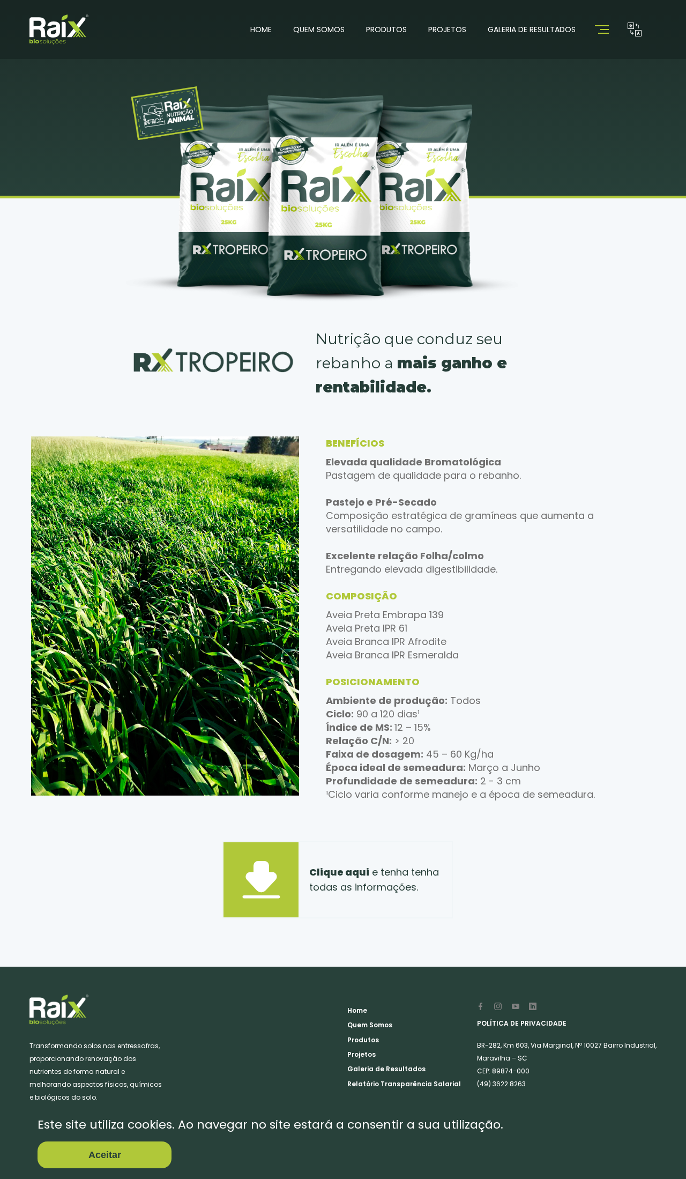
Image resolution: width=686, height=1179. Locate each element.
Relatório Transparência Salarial (404, 1083)
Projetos (447, 29)
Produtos (386, 29)
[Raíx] (58, 29)
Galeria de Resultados (532, 29)
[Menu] (605, 29)
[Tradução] (635, 29)
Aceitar (104, 1155)
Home (261, 29)
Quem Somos (319, 29)
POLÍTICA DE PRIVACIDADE (521, 1023)
